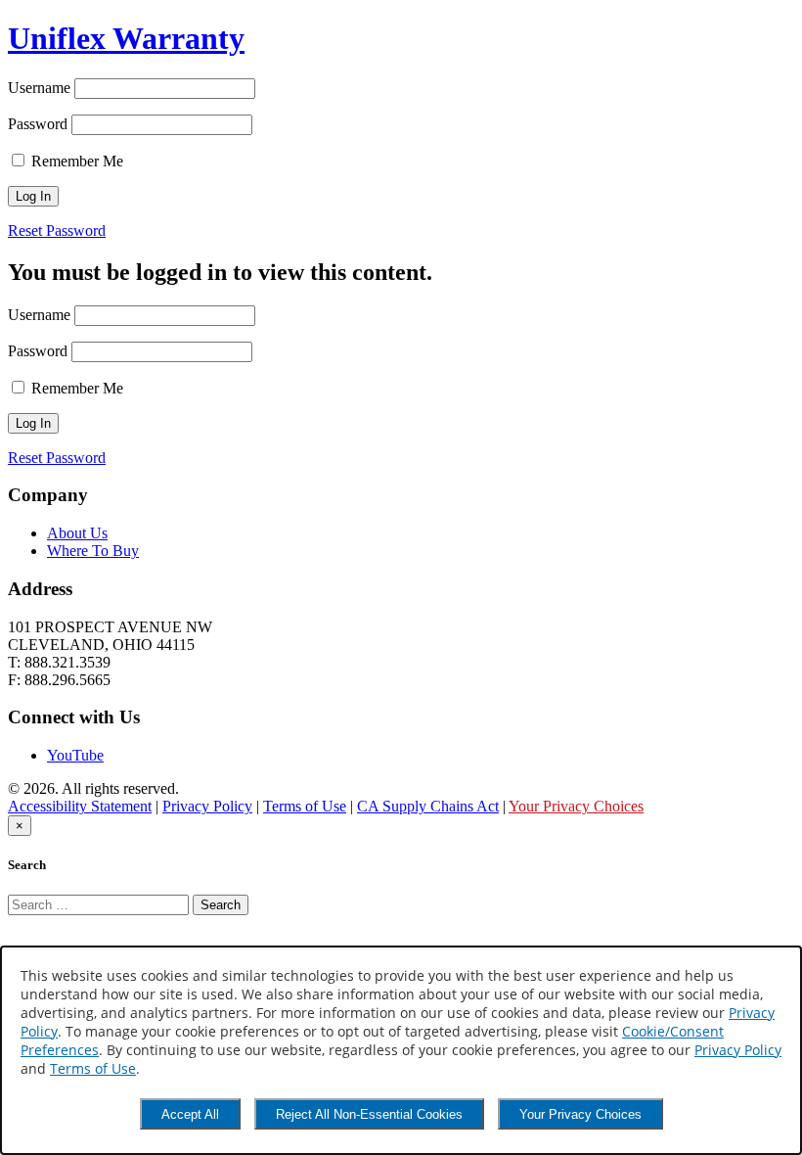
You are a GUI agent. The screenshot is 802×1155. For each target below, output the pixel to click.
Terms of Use (304, 806)
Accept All (190, 1114)
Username (39, 87)
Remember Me (75, 161)
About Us (77, 533)
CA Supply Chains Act (428, 806)
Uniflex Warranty (126, 38)
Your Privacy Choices (576, 806)
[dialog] (401, 1050)
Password (37, 124)
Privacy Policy (207, 806)
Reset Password (57, 230)
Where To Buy (93, 550)
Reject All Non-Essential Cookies (369, 1114)
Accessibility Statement (80, 806)
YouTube (75, 755)
